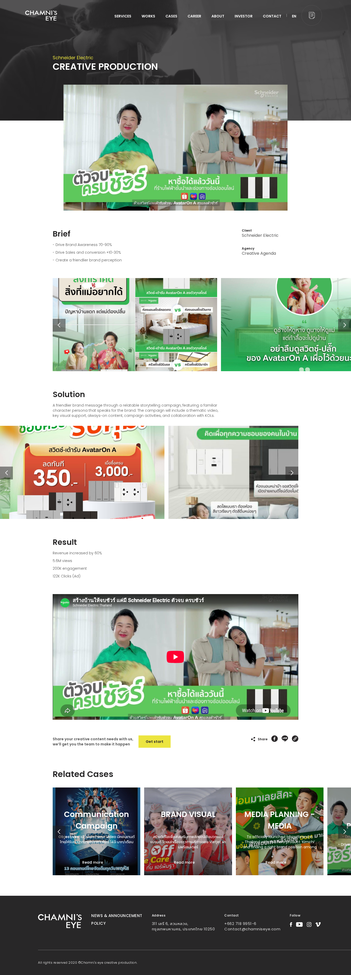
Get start (154, 741)
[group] (97, 831)
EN (294, 16)
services (122, 16)
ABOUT (217, 16)
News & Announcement (116, 915)
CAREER (194, 16)
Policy (98, 923)
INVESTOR (244, 16)
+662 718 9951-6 (240, 923)
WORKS (148, 16)
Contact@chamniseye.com (252, 929)
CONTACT (272, 16)
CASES (171, 16)
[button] (344, 325)
